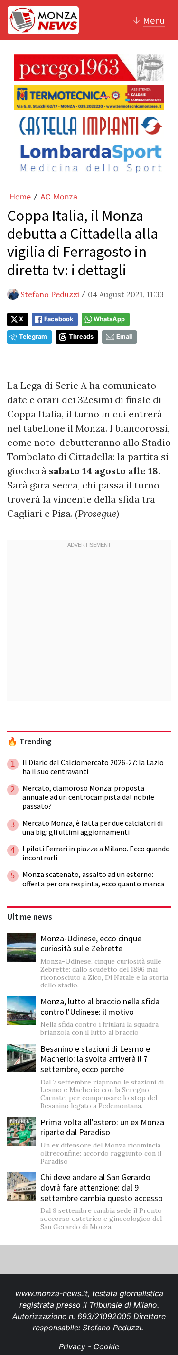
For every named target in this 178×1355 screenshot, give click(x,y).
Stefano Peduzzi (49, 294)
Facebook (58, 319)
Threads (81, 336)
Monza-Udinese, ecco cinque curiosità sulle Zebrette (90, 943)
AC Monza (58, 196)
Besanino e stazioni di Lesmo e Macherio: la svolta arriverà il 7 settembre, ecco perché (95, 1059)
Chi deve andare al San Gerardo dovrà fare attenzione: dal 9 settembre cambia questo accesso (101, 1187)
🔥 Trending (29, 741)
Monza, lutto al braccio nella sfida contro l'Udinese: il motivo (99, 1006)
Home (20, 196)
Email (124, 336)
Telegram (33, 336)
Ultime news (29, 917)
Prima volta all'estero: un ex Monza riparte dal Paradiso (102, 1127)
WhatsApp (109, 319)
